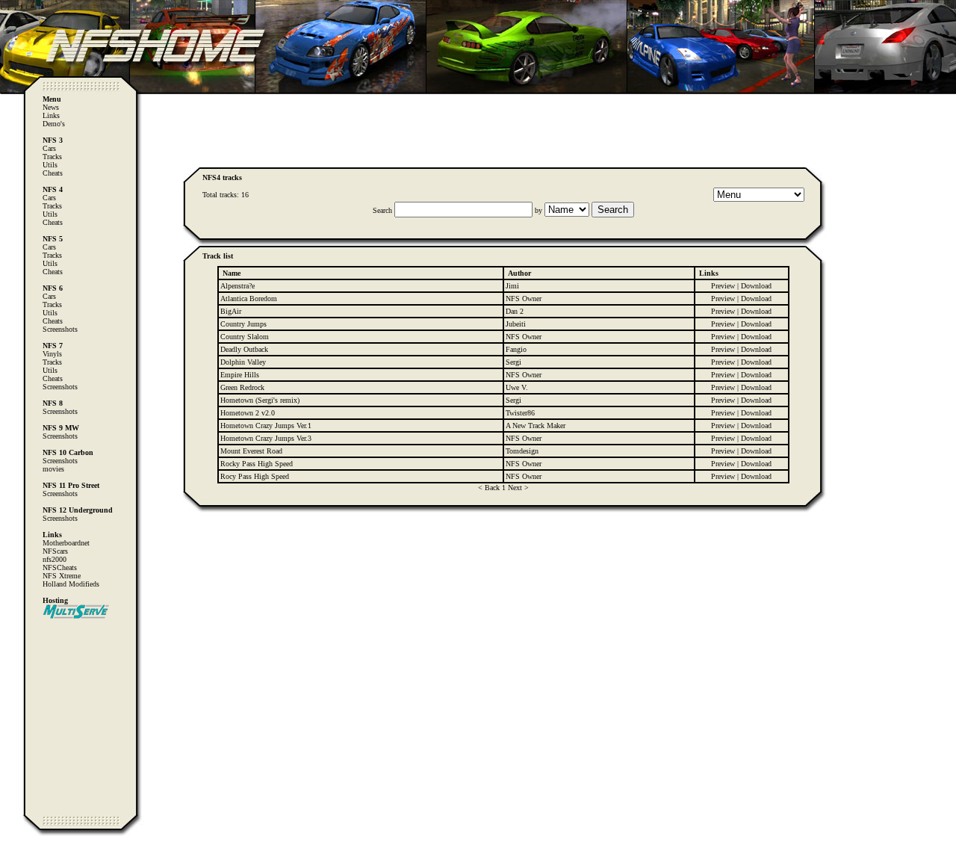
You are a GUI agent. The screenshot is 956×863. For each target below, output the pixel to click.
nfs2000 (54, 559)
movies (53, 469)
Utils (50, 165)
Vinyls (52, 354)
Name (231, 273)
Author (519, 273)
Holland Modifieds (71, 584)
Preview (723, 286)
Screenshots (60, 329)
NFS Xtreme (62, 576)
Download (756, 286)
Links (51, 115)
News (51, 107)
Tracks (52, 156)
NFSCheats (60, 567)
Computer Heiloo (41, 856)
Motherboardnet (66, 543)
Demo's (54, 124)
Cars (49, 148)
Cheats (53, 173)
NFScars (55, 551)
